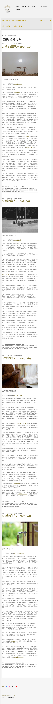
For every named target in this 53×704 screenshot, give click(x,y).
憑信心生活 (21, 666)
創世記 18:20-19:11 (19, 553)
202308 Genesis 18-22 (10, 186)
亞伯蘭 (26, 188)
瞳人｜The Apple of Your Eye (19, 20)
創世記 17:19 (17, 92)
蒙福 (5, 191)
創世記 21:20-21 (30, 147)
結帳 (29, 6)
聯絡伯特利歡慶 (18, 26)
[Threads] (13, 686)
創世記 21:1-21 (18, 84)
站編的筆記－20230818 (16, 201)
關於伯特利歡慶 (6, 26)
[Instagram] (9, 686)
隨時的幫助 (14, 191)
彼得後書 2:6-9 (14, 641)
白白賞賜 (24, 504)
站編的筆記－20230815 (16, 358)
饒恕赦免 (22, 191)
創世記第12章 (5, 275)
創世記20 (7, 347)
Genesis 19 (16, 503)
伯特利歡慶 (31, 188)
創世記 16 (27, 136)
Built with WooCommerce (8, 697)
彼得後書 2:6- (15, 483)
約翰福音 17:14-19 (21, 423)
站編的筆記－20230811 (16, 516)
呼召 (11, 190)
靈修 (23, 186)
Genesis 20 (16, 345)
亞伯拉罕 (22, 188)
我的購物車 (23, 6)
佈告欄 (33, 6)
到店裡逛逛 (5, 20)
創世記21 (7, 190)
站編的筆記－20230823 (17, 46)
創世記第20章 (17, 240)
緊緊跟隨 (31, 190)
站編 (16, 43)
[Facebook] (6, 686)
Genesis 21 (16, 188)
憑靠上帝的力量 (22, 190)
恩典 (14, 190)
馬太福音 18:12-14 (18, 657)
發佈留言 (20, 43)
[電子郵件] (3, 686)
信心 (3, 190)
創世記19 (7, 504)
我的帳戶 (18, 6)
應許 (27, 190)
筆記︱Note (18, 186)
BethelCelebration (9, 188)
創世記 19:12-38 (18, 395)
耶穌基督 (6, 348)
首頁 (5, 35)
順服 (19, 191)
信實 (36, 188)
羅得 (32, 504)
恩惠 (17, 190)
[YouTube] (16, 686)
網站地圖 (18, 9)
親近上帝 (9, 191)
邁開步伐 (19, 348)
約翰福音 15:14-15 (22, 494)
